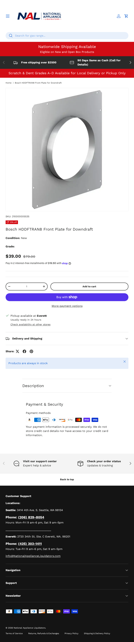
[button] (126, 16)
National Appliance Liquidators (29, 628)
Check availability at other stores (30, 324)
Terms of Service (14, 633)
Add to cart (89, 286)
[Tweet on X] (17, 351)
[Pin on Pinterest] (31, 351)
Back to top (67, 479)
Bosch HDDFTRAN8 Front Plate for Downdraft (38, 83)
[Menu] (8, 16)
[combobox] (67, 35)
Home (9, 83)
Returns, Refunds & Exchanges (43, 633)
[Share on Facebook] (24, 351)
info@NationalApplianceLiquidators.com (33, 556)
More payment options (67, 306)
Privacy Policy (71, 633)
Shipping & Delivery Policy (97, 633)
